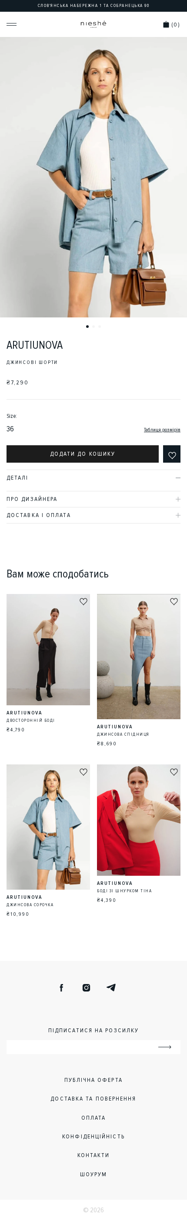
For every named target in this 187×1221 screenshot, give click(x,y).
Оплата (93, 1117)
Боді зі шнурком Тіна (124, 891)
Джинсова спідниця (123, 734)
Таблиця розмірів (162, 430)
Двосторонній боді (31, 720)
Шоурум (93, 1174)
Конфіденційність (93, 1136)
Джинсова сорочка (30, 904)
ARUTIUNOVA (35, 345)
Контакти (93, 1155)
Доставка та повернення (93, 1098)
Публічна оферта (93, 1080)
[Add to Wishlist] (171, 454)
